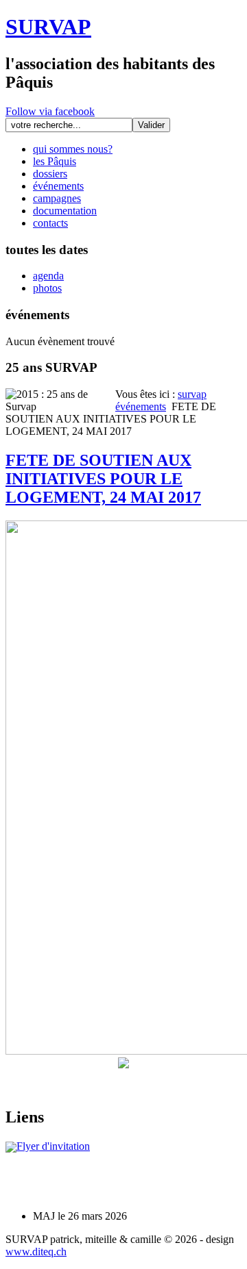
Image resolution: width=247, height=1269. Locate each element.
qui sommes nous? (73, 149)
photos (47, 288)
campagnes (57, 198)
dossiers (50, 173)
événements (58, 186)
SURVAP (48, 26)
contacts (50, 223)
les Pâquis (54, 161)
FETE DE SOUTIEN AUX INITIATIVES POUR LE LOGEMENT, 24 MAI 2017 (103, 478)
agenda (48, 275)
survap (192, 394)
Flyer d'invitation (53, 1146)
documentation (65, 210)
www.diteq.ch (36, 1251)
